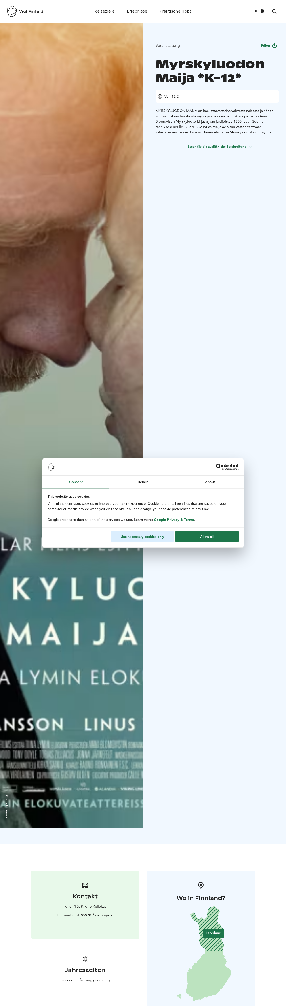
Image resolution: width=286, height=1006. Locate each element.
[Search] (274, 11)
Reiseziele (104, 11)
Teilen (265, 45)
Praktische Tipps (176, 11)
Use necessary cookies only (142, 537)
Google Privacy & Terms (174, 519)
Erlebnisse (137, 11)
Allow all (207, 537)
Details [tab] (143, 482)
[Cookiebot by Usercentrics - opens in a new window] (219, 467)
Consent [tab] (76, 482)
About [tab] (210, 482)
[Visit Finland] (25, 11)
